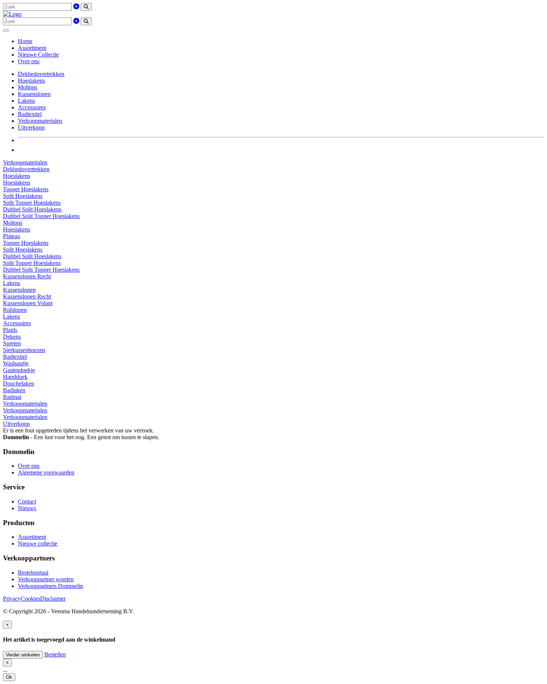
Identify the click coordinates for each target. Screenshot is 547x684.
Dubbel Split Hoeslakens (32, 209)
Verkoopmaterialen (40, 121)
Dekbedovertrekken (41, 74)
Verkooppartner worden (46, 579)
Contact (27, 501)
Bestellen (55, 654)
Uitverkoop (31, 127)
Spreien (12, 343)
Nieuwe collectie (37, 543)
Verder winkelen (23, 655)
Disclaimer (52, 598)
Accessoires (32, 107)
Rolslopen (15, 310)
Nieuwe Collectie (38, 54)
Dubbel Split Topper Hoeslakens (41, 216)
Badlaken (14, 390)
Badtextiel (30, 114)
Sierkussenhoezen (24, 350)
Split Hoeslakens (22, 196)
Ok (9, 677)
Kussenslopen (34, 94)
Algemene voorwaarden (46, 472)
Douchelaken (18, 383)
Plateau (11, 236)
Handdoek (15, 377)
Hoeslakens (31, 80)
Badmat (12, 397)
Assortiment (32, 48)
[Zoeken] (86, 7)
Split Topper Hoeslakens (32, 202)
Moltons (27, 87)
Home (25, 41)
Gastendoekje (19, 370)
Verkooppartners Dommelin (50, 586)
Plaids (10, 330)
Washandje (16, 363)
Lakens (26, 101)
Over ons (28, 61)
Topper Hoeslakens (25, 189)
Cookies (30, 598)
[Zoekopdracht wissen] (76, 6)
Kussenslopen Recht (27, 276)
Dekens (12, 336)
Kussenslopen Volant (27, 303)
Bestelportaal (33, 572)
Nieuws (27, 508)
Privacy (12, 598)
